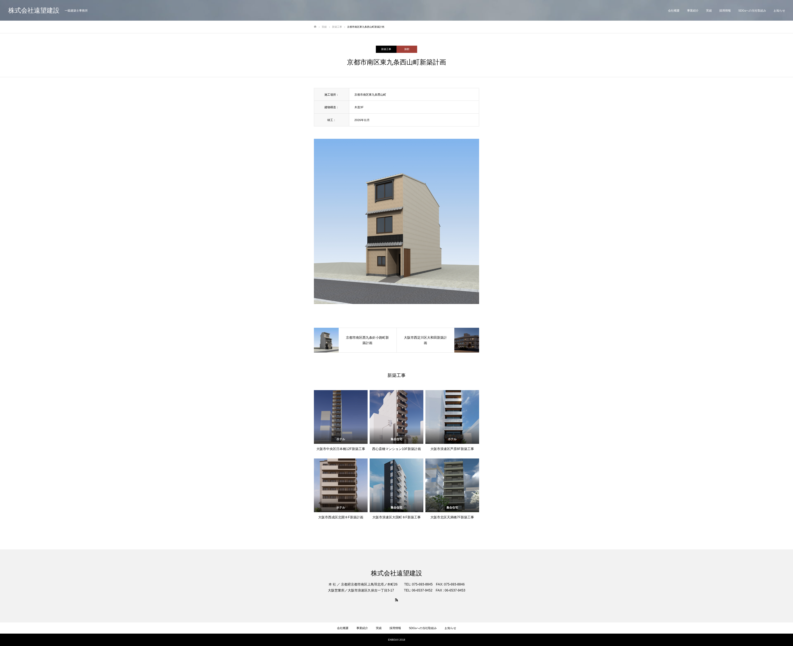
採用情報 (725, 10)
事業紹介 (693, 10)
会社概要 (674, 10)
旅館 (406, 49)
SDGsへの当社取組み (752, 10)
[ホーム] (315, 26)
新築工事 (386, 49)
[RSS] (396, 600)
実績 (709, 10)
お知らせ (779, 10)
